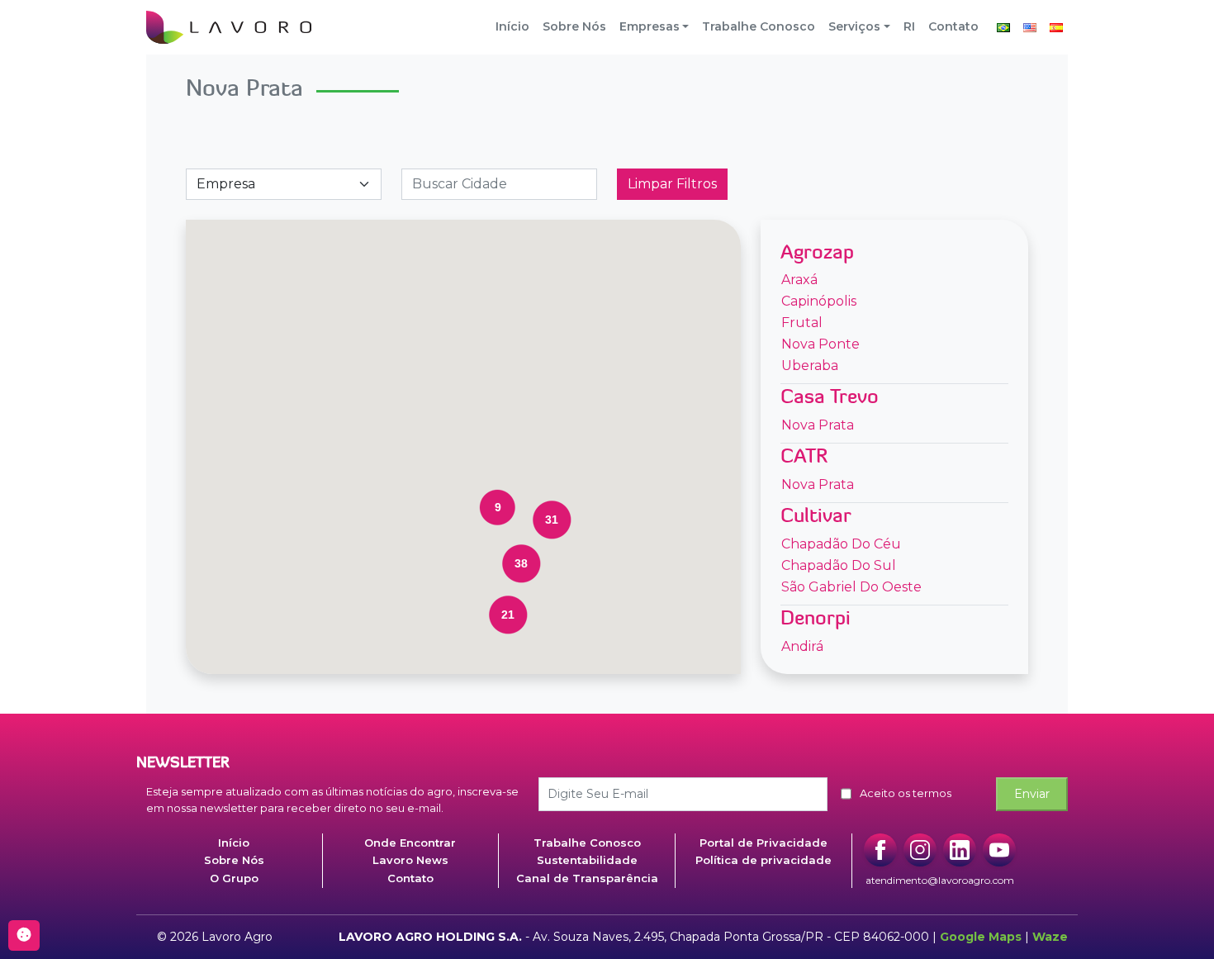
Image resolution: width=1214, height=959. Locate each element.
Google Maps (981, 936)
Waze (1050, 936)
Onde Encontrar (410, 842)
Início (512, 26)
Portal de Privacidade (763, 842)
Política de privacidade (763, 859)
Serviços (854, 26)
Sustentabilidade (587, 859)
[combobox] (499, 184)
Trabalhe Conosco (758, 26)
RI (909, 26)
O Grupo (234, 878)
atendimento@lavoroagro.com (939, 880)
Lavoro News (410, 859)
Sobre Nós (574, 26)
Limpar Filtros (672, 184)
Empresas (649, 26)
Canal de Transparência (587, 878)
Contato (953, 26)
